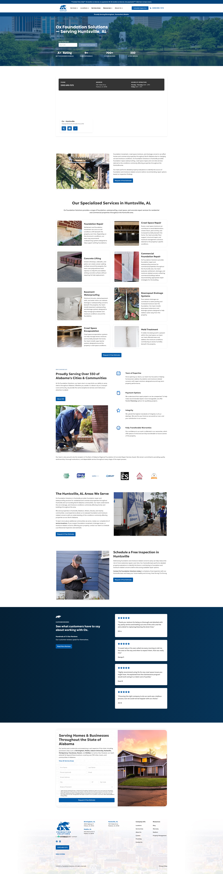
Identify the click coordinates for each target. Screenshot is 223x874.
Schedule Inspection (140, 8)
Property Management (159, 835)
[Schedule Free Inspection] (69, 128)
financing (133, 401)
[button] (73, 8)
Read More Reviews (64, 646)
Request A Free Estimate (123, 180)
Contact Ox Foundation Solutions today (127, 571)
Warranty (156, 829)
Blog (154, 825)
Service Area (95, 8)
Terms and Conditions (109, 794)
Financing (139, 839)
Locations (83, 8)
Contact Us (139, 842)
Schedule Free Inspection (88, 45)
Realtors (155, 832)
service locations (61, 523)
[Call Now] (64, 128)
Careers (138, 835)
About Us (118, 8)
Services (73, 8)
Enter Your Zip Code (64, 41)
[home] (63, 8)
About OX (60, 399)
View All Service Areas (66, 761)
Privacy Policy (64, 795)
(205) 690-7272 (62, 847)
